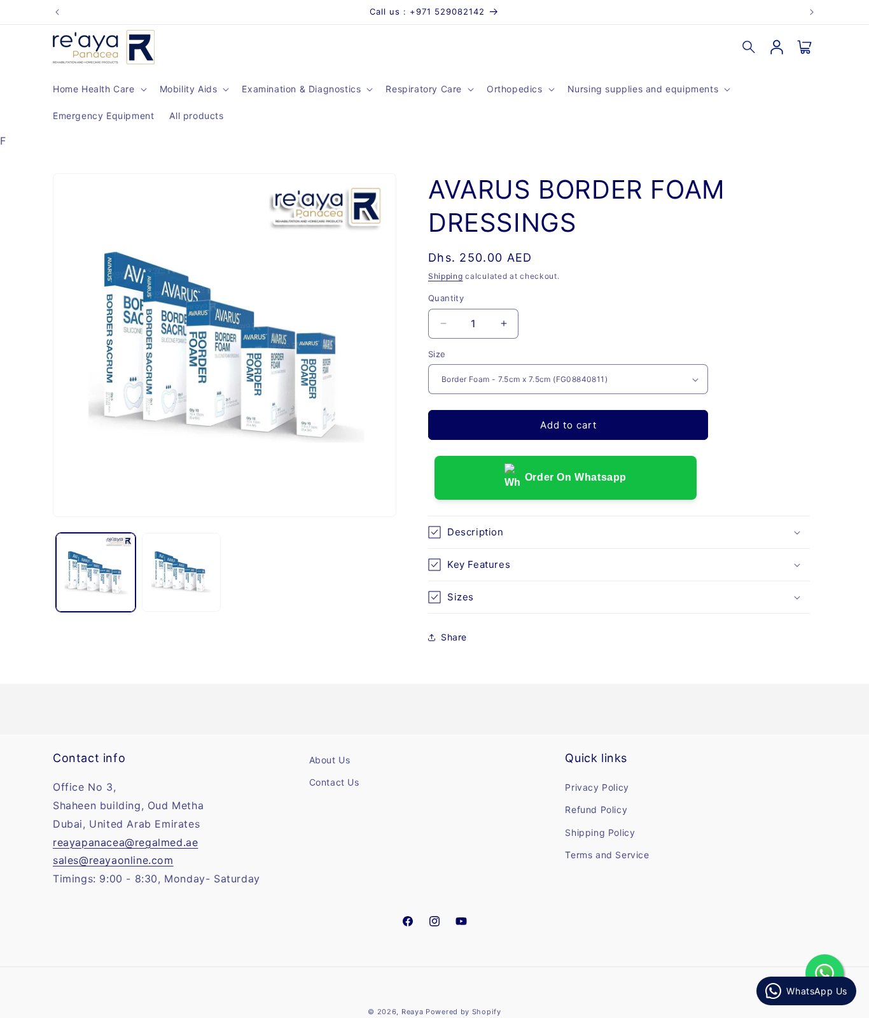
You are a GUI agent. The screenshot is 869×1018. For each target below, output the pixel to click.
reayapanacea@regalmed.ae (125, 842)
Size (437, 354)
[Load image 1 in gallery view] (96, 572)
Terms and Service (607, 854)
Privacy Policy (597, 787)
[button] (98, 89)
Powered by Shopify (463, 1011)
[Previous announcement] (57, 12)
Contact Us (334, 782)
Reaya (412, 1011)
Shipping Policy (600, 832)
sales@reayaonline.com (113, 860)
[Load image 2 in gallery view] (181, 572)
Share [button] (454, 637)
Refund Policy (596, 810)
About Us (330, 759)
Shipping (445, 276)
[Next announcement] (812, 12)
